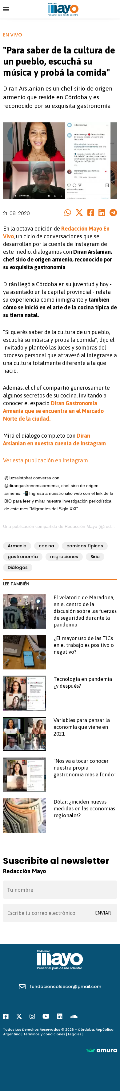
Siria (95, 557)
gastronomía (23, 557)
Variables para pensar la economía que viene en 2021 (82, 727)
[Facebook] (90, 213)
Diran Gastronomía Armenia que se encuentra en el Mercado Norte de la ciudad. (53, 411)
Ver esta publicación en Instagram (45, 460)
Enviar (103, 912)
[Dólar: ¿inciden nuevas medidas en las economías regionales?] (24, 815)
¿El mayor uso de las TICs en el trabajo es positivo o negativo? (84, 645)
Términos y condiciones (44, 1034)
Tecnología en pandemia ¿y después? (83, 682)
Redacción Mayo (81, 526)
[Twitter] (79, 213)
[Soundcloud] (74, 1016)
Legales (75, 1034)
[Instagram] (32, 1016)
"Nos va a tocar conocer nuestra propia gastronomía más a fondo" (84, 768)
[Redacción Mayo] (63, 8)
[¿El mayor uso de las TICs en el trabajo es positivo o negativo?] (24, 652)
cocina (46, 546)
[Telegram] (113, 213)
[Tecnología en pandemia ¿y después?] (24, 693)
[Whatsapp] (67, 213)
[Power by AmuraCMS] (101, 1050)
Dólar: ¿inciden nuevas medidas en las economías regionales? (84, 808)
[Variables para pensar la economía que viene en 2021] (24, 734)
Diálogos (18, 567)
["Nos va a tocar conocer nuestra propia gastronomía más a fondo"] (24, 775)
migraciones (64, 557)
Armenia (17, 546)
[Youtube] (46, 1016)
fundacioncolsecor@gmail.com (65, 986)
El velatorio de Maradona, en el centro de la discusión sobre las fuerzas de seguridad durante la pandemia (85, 611)
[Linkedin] (101, 213)
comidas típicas (84, 546)
